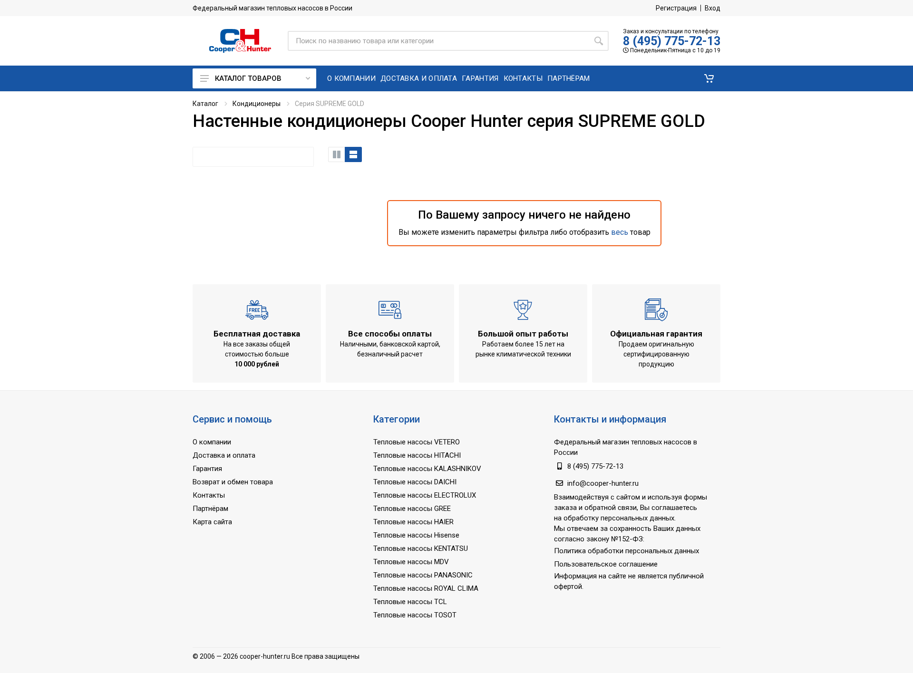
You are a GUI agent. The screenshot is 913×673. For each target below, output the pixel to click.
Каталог (205, 103)
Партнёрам (210, 508)
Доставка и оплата (224, 455)
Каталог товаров (248, 78)
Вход (712, 8)
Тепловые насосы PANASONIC (423, 575)
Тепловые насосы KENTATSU (420, 548)
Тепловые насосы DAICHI (414, 482)
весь (619, 232)
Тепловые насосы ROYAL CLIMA (425, 588)
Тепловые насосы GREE (412, 508)
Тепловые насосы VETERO (416, 442)
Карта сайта (212, 522)
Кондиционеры (257, 103)
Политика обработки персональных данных (626, 551)
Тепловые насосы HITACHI (417, 455)
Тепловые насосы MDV (411, 562)
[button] (709, 78)
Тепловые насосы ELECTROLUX (424, 495)
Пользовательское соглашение (606, 564)
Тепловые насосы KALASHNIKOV (427, 468)
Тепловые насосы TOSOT (414, 615)
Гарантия (207, 468)
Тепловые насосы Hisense (416, 535)
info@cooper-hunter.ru (603, 483)
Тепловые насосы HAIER (413, 522)
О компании (212, 442)
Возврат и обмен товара (233, 482)
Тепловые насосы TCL (410, 601)
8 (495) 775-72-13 (671, 41)
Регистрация (676, 8)
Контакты (209, 495)
